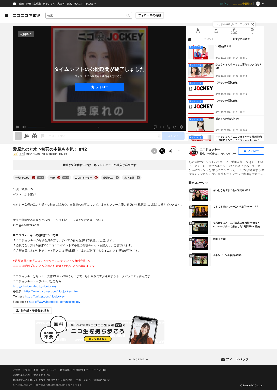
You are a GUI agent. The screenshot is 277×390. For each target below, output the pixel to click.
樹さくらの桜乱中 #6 (227, 118)
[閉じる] (252, 24)
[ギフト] (34, 136)
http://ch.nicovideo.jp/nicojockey (35, 286)
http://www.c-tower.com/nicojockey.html (51, 291)
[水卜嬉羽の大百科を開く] (138, 177)
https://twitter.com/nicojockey (45, 296)
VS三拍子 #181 (224, 46)
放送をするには (41, 375)
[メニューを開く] (6, 15)
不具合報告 (39, 370)
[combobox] (88, 15)
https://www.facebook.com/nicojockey (54, 301)
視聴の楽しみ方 (21, 374)
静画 (28, 3)
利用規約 (78, 370)
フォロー (102, 87)
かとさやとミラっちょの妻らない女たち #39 (239, 66)
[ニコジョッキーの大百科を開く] (96, 177)
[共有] (170, 151)
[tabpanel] (225, 92)
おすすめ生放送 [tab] (241, 39)
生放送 (37, 3)
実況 (69, 3)
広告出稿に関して (22, 384)
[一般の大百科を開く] (58, 177)
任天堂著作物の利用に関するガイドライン (59, 385)
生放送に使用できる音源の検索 (55, 380)
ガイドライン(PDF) (96, 370)
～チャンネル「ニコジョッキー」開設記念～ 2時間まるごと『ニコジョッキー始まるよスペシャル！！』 (239, 138)
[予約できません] (154, 151)
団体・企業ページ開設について (93, 380)
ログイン (225, 3)
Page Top (139, 359)
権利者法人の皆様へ (24, 379)
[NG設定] (189, 39)
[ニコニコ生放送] (27, 15)
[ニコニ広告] (26, 136)
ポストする (162, 151)
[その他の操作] (178, 151)
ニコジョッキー (210, 149)
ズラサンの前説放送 (226, 82)
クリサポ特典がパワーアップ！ (233, 24)
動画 (21, 3)
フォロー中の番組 (149, 15)
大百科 (61, 3)
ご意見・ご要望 (21, 369)
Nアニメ (78, 3)
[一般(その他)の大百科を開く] (33, 177)
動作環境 (65, 370)
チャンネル (49, 3)
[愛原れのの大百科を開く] (117, 177)
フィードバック (237, 359)
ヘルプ (52, 370)
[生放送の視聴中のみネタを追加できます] (18, 136)
